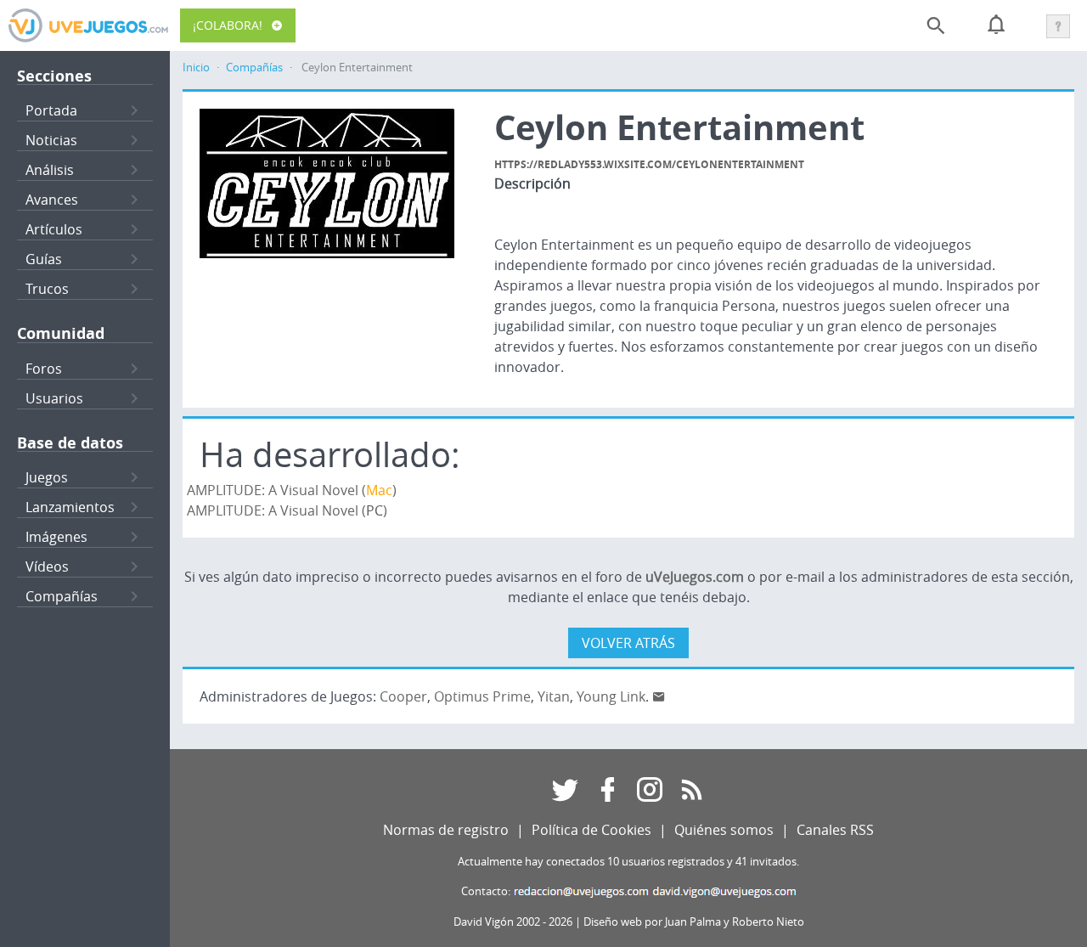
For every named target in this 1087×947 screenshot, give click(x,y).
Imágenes (56, 536)
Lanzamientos (70, 507)
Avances (51, 199)
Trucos (47, 288)
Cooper (403, 696)
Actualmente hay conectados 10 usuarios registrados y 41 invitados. (628, 861)
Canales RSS (835, 829)
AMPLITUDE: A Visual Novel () (292, 490)
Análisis (49, 170)
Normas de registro (446, 829)
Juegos (46, 477)
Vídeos (47, 566)
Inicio (196, 67)
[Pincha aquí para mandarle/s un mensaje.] (659, 696)
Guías (43, 259)
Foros (43, 368)
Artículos (53, 229)
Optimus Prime (482, 696)
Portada (51, 110)
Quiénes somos (724, 829)
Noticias (51, 140)
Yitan (554, 696)
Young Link (611, 696)
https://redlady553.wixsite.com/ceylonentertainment (649, 164)
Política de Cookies (591, 829)
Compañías (61, 596)
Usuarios (54, 398)
